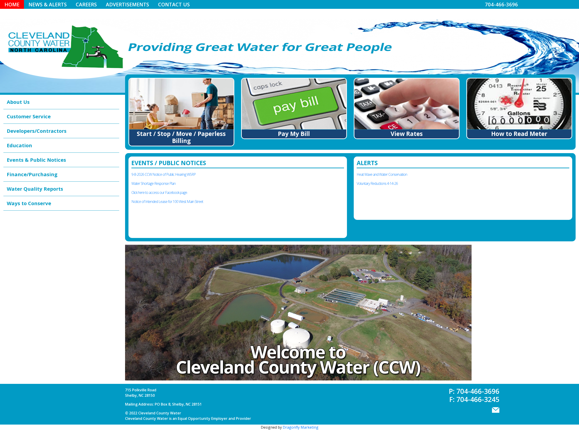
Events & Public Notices (36, 159)
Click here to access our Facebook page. (159, 192)
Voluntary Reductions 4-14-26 (377, 183)
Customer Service (29, 116)
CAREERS (86, 4)
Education (19, 145)
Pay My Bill (294, 134)
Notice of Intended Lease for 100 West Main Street (167, 201)
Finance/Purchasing (32, 174)
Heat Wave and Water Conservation (382, 174)
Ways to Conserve (29, 203)
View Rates (407, 134)
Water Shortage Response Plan (153, 183)
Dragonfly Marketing (300, 427)
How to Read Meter (519, 134)
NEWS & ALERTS (47, 4)
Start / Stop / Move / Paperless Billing (181, 137)
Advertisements (127, 4)
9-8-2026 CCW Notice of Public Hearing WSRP (163, 174)
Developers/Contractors (36, 130)
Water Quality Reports (35, 188)
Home (12, 4)
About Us (18, 101)
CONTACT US (174, 4)
